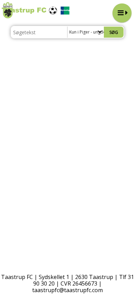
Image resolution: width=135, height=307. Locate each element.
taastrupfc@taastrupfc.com (67, 290)
